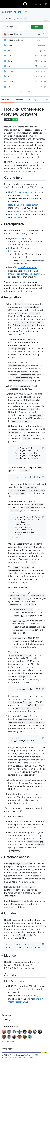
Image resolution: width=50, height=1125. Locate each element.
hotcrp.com (30, 165)
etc (9, 66)
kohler (8, 11)
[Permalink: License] (2, 955)
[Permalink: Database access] (2, 857)
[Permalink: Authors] (2, 974)
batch (10, 50)
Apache (15, 241)
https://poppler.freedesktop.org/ (24, 274)
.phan (10, 45)
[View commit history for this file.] (44, 34)
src (9, 87)
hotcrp (17, 11)
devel (10, 61)
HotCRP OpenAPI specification (23, 205)
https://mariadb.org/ (27, 267)
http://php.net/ (15, 251)
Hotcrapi (12, 214)
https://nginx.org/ (23, 238)
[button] (43, 447)
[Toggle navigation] (4, 4)
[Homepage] (25, 4)
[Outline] (46, 100)
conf (9, 56)
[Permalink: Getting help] (2, 177)
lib (8, 76)
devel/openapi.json (33, 211)
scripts (10, 81)
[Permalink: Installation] (2, 297)
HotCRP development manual (22, 192)
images (11, 71)
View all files (25, 92)
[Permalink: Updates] (2, 913)
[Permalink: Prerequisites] (2, 224)
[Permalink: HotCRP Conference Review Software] (2, 114)
